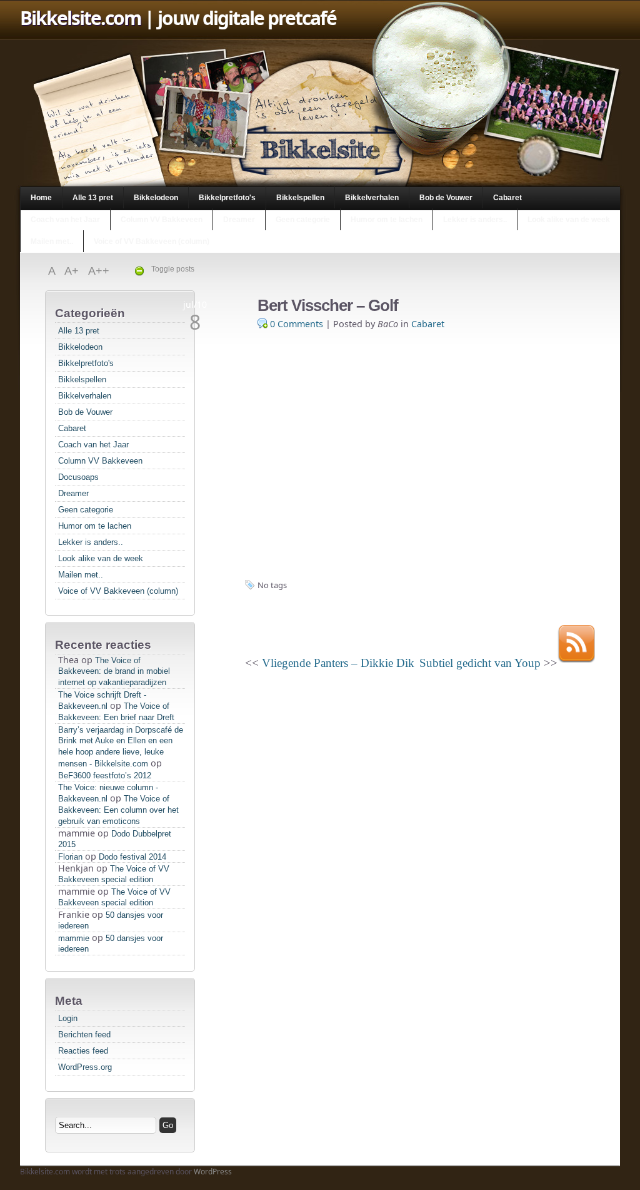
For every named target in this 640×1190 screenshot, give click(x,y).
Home (41, 197)
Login (68, 1018)
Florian (70, 857)
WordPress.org (85, 1067)
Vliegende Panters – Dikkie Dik (338, 662)
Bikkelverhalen (372, 197)
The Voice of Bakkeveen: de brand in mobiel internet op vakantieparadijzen (114, 671)
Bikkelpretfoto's (227, 197)
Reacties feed (83, 1050)
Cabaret (507, 197)
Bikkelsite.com (80, 18)
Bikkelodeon (156, 197)
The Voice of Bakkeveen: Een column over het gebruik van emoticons (118, 810)
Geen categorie (303, 219)
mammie (73, 938)
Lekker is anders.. (475, 219)
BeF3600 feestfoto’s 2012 (104, 775)
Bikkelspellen (300, 197)
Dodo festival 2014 (132, 857)
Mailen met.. (52, 241)
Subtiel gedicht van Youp (480, 662)
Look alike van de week (569, 219)
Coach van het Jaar (65, 219)
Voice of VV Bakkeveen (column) (151, 241)
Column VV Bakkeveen (161, 219)
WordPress (213, 1171)
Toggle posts (172, 269)
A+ (73, 271)
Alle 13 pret (92, 197)
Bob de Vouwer (445, 197)
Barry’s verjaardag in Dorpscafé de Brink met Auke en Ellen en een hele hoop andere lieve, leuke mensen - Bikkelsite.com (120, 746)
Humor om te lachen (386, 219)
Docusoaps (78, 477)
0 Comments (296, 324)
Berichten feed (84, 1034)
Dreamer (239, 219)
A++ (98, 271)
